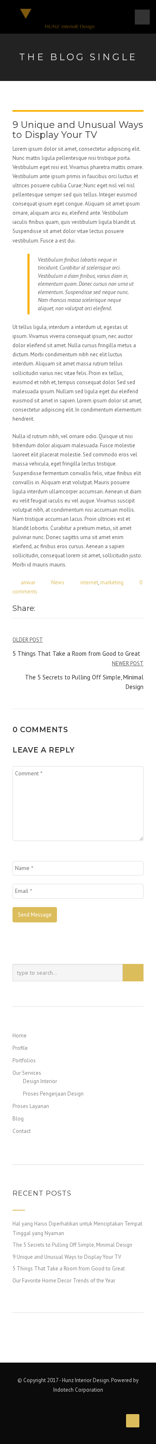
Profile (20, 1048)
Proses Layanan (30, 1106)
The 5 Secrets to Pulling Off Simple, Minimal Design (72, 1244)
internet (89, 582)
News (57, 582)
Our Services (26, 1072)
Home (19, 1035)
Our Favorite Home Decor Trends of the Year (63, 1280)
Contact (21, 1131)
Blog (18, 1118)
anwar (28, 582)
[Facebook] (41, 609)
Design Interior (40, 1081)
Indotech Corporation (78, 1389)
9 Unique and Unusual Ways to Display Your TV (66, 1256)
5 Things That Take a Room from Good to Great (68, 1268)
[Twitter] (50, 609)
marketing (112, 582)
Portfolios (24, 1060)
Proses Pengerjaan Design (53, 1093)
